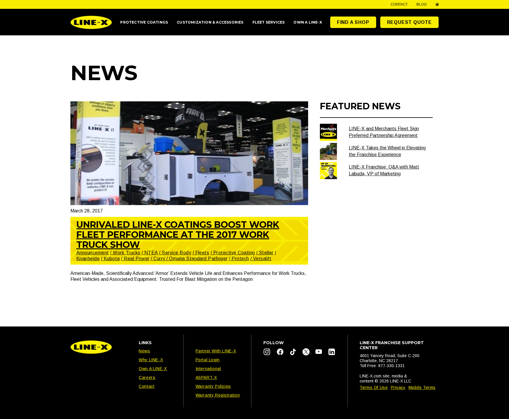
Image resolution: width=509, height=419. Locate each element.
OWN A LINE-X (307, 22)
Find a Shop (353, 22)
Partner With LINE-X (216, 351)
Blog (422, 4)
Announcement (92, 252)
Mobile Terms (422, 387)
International (208, 368)
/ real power (135, 258)
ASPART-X (206, 377)
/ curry (158, 258)
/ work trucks (125, 252)
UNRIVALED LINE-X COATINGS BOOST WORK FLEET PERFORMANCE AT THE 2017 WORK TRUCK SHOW (177, 234)
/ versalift (260, 258)
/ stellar (264, 252)
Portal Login (208, 359)
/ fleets (201, 252)
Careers (147, 377)
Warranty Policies (213, 386)
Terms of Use (374, 387)
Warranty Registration (218, 395)
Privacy (398, 387)
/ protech (239, 258)
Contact (399, 4)
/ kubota (110, 258)
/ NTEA (150, 252)
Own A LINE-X (153, 368)
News (144, 351)
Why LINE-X (151, 359)
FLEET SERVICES (268, 22)
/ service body (175, 252)
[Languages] (437, 4)
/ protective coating (233, 252)
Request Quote (409, 22)
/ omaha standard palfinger (196, 258)
